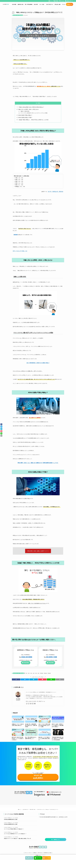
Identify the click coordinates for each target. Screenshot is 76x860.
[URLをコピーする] (60, 679)
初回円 (38, 776)
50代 (36, 673)
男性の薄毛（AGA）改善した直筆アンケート (38, 551)
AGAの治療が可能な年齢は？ (25, 115)
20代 (29, 673)
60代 (38, 673)
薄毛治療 (49, 673)
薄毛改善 (45, 673)
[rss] (71, 1)
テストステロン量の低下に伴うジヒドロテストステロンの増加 (34, 113)
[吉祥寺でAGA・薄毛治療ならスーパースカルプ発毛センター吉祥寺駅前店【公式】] (6, 4)
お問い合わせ (40, 852)
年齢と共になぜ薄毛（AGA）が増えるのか (28, 109)
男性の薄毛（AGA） (16, 15)
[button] (16, 679)
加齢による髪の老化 (25, 111)
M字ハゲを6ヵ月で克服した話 (20, 251)
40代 (33, 673)
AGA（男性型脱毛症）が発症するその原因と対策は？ (38, 362)
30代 (31, 673)
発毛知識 (21, 15)
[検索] (72, 1)
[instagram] (33, 703)
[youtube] (35, 703)
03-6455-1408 (51, 657)
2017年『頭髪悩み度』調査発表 (55, 191)
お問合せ (68, 1)
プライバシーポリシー (28, 852)
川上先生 (18, 698)
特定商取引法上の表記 (47, 852)
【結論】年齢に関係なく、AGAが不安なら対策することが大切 (33, 119)
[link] (27, 703)
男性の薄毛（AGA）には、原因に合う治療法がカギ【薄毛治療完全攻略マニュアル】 (38, 463)
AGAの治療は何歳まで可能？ (25, 117)
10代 (26, 673)
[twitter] (31, 703)
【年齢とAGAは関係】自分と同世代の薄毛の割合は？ (31, 107)
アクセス (62, 1)
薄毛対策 (41, 673)
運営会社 (35, 852)
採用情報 (56, 1)
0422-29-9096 (26, 657)
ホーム (51, 1)
